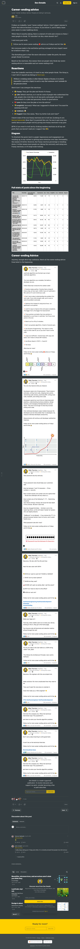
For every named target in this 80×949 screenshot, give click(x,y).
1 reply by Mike (20, 857)
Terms (43, 938)
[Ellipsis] (67, 836)
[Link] (9, 68)
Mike (16, 15)
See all (15, 914)
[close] (55, 879)
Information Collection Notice (39, 906)
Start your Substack (36, 941)
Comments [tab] (15, 821)
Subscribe (67, 3)
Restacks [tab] (22, 821)
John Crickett (18, 846)
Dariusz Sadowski (18, 120)
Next (63, 810)
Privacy (38, 938)
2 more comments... (17, 864)
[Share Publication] (60, 2)
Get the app (48, 941)
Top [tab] (13, 872)
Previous (17, 810)
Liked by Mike (19, 838)
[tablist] (18, 821)
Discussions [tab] (23, 872)
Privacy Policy (52, 906)
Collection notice (49, 938)
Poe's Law (40, 75)
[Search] (57, 2)
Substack (32, 945)
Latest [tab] (17, 872)
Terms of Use (48, 905)
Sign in (75, 3)
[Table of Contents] (2, 474)
